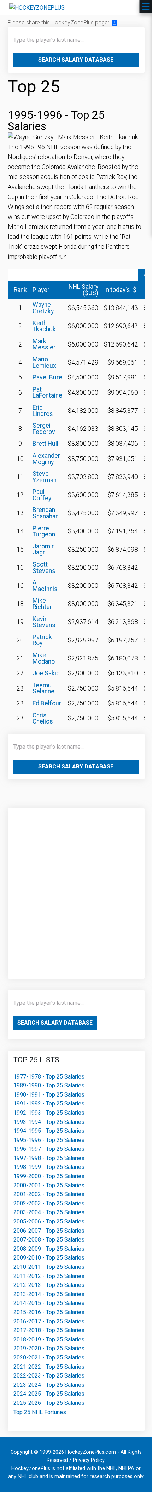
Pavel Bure (47, 377)
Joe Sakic (46, 673)
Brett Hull (45, 443)
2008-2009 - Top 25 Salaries (48, 1248)
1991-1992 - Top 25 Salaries (48, 1103)
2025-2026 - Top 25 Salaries (48, 1403)
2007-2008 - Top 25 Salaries (48, 1239)
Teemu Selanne (43, 688)
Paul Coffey (42, 495)
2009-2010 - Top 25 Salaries (48, 1257)
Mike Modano (44, 658)
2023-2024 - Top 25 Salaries (48, 1384)
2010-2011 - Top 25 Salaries (48, 1266)
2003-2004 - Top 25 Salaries (48, 1212)
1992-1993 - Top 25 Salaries (48, 1112)
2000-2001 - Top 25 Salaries (48, 1185)
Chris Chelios (43, 718)
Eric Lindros (43, 410)
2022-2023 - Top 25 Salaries (48, 1375)
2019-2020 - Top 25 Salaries (48, 1348)
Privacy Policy (88, 1460)
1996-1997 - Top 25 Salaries (48, 1148)
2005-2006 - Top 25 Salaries (48, 1221)
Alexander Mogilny (46, 459)
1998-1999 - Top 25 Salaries (48, 1167)
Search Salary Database (75, 59)
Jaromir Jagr (43, 549)
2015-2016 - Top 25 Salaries (48, 1312)
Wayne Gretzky (43, 308)
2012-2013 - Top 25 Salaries (48, 1285)
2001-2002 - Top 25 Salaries (48, 1194)
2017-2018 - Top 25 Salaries (48, 1330)
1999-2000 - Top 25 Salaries (48, 1176)
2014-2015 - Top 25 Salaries (48, 1303)
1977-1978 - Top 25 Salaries (48, 1076)
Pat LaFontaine (47, 392)
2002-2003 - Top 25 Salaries (48, 1203)
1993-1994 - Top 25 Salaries (48, 1122)
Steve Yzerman (45, 477)
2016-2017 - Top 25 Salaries (48, 1321)
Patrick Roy (42, 640)
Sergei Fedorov (44, 428)
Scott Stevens (44, 567)
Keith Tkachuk (44, 326)
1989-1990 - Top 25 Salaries (48, 1085)
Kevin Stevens (44, 622)
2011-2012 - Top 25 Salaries (48, 1276)
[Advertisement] (76, 889)
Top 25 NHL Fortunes (39, 1412)
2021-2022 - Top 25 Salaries (48, 1366)
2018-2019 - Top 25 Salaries (48, 1339)
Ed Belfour (47, 703)
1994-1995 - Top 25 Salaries (48, 1130)
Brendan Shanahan (46, 513)
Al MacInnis (45, 585)
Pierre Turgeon (44, 531)
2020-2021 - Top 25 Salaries (48, 1357)
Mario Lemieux (44, 362)
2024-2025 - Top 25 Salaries (48, 1393)
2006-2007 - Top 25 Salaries (48, 1230)
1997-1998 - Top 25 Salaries (48, 1158)
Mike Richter (42, 603)
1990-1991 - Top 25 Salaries (48, 1094)
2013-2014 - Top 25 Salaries (48, 1294)
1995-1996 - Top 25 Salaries (48, 1140)
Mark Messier (44, 344)
